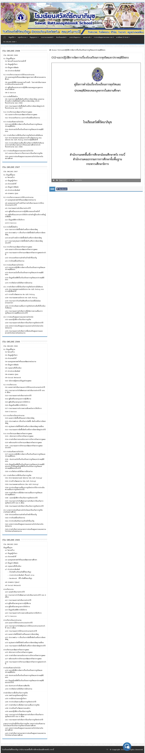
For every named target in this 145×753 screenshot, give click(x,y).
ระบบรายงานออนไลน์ (47, 37)
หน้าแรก (4, 37)
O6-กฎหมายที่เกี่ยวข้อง (13, 368)
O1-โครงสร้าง (10, 352)
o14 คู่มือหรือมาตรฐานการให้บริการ (17, 606)
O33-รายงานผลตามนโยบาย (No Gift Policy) (21, 484)
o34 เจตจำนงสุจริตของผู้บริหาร (16, 695)
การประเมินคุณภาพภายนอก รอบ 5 (104, 37)
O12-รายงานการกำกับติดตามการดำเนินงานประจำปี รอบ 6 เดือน (25, 391)
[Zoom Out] (69, 180)
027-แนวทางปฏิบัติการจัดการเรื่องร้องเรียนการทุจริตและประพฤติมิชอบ (25, 455)
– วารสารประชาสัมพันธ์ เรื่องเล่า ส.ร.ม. (21, 575)
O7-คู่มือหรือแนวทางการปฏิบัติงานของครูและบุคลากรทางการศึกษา (24, 88)
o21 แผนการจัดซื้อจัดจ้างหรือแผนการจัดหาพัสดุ (22, 634)
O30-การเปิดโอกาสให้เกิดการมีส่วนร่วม (19, 471)
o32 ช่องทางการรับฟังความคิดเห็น (17, 685)
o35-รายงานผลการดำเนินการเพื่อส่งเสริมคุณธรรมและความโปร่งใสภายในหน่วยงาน (24, 332)
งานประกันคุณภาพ (74, 37)
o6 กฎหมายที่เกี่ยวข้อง (13, 566)
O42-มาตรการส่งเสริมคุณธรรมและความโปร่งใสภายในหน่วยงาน (24, 525)
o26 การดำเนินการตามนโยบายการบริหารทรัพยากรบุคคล (25, 655)
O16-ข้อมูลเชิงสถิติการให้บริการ (16, 405)
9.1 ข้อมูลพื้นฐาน (9, 58)
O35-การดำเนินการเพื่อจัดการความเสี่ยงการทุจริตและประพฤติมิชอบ (23, 493)
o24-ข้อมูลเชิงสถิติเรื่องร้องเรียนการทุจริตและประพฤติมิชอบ (24, 278)
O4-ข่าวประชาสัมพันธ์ (12, 70)
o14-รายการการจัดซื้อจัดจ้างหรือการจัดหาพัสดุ (21, 229)
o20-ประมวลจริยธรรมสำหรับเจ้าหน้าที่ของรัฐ (21, 257)
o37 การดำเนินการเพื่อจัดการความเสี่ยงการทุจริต (22, 705)
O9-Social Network (13, 377)
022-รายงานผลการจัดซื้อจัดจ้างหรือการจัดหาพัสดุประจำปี (25, 429)
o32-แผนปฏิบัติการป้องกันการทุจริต (18, 319)
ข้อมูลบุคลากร (33, 37)
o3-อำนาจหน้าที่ (10, 183)
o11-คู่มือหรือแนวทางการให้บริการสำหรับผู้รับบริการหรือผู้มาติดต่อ (25, 215)
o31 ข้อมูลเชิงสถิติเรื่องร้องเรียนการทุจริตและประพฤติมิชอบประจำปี (24, 681)
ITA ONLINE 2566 (10, 346)
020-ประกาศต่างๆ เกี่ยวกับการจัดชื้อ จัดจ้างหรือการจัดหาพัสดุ (25, 422)
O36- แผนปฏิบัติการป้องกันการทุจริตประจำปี (21, 497)
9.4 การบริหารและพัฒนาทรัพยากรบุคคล (17, 112)
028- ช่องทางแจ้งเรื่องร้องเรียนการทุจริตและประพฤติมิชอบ (24, 460)
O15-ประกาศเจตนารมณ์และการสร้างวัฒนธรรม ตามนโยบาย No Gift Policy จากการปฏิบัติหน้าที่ (23, 138)
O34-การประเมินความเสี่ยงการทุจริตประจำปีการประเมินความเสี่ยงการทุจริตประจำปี (24, 488)
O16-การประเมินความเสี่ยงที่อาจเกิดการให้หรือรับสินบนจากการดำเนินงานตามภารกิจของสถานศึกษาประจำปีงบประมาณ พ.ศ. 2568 (24, 145)
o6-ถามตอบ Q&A (11, 193)
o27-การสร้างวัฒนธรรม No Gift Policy (20, 294)
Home (53, 50)
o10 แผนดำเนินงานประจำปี (15, 592)
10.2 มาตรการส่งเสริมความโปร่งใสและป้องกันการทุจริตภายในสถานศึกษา (23, 511)
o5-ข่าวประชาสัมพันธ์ (12, 190)
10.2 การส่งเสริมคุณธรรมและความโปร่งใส (18, 150)
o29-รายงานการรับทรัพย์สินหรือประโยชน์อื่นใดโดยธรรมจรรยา (23, 301)
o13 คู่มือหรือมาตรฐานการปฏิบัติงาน (18, 603)
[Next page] (57, 180)
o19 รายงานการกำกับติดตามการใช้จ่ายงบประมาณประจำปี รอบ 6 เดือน (25, 627)
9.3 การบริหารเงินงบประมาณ (13, 415)
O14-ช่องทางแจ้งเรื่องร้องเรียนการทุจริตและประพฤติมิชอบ (24, 130)
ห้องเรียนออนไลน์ (61, 37)
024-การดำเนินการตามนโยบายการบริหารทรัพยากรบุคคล (25, 439)
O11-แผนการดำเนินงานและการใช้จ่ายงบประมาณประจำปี (25, 387)
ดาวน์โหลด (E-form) (122, 37)
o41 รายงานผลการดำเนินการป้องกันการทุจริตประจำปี (24, 719)
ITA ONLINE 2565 (10, 544)
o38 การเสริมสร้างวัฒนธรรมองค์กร (17, 708)
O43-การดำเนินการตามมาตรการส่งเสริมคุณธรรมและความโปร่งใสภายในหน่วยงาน (25, 530)
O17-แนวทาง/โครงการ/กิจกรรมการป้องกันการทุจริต (23, 153)
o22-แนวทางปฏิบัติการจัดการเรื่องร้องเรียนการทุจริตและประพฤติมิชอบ (25, 268)
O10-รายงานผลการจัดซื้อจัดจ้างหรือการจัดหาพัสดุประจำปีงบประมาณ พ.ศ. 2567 (24, 107)
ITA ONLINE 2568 (9, 42)
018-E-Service (11, 411)
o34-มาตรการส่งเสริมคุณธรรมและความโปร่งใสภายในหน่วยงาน (24, 327)
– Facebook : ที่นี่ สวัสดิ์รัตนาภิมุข (20, 578)
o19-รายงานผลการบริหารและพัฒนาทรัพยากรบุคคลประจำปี (25, 253)
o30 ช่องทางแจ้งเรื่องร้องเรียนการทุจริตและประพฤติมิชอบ (24, 676)
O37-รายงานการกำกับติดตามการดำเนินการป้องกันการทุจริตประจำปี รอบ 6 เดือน (24, 502)
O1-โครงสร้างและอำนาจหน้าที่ (15, 61)
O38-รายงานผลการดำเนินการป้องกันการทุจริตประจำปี (24, 506)
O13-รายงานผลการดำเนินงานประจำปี (18, 395)
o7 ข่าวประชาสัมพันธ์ (12, 569)
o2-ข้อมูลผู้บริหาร (11, 180)
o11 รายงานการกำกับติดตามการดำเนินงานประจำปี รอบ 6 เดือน (25, 596)
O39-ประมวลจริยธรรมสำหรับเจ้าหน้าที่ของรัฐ (21, 514)
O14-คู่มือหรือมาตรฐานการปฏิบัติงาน (18, 398)
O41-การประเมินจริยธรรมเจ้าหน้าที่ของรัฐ (19, 521)
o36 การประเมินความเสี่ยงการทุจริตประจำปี (20, 701)
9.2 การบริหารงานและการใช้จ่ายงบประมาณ (18, 74)
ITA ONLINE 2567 (10, 171)
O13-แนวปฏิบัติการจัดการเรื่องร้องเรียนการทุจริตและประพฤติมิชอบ (23, 125)
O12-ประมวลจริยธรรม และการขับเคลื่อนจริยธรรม (22, 117)
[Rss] (107, 749)
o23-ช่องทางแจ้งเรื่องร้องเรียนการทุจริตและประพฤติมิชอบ (24, 273)
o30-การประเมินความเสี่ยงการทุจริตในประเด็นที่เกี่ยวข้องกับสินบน (25, 307)
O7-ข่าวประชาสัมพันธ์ (12, 371)
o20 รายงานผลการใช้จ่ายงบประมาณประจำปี (21, 631)
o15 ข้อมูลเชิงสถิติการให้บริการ (16, 609)
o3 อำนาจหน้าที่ (10, 556)
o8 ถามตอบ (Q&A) (12, 582)
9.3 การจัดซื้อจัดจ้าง (10, 96)
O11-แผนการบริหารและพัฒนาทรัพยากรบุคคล (21, 114)
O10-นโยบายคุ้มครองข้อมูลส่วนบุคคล (18, 380)
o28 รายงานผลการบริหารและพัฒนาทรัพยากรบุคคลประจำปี (25, 663)
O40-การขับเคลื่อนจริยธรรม (15, 517)
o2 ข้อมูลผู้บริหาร (11, 553)
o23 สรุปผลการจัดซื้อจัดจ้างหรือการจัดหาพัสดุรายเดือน (24, 642)
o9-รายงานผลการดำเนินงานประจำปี (18, 208)
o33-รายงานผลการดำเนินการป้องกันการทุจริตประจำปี (24, 322)
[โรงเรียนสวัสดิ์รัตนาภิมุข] (72, 18)
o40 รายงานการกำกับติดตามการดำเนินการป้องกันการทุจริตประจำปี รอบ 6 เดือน (24, 715)
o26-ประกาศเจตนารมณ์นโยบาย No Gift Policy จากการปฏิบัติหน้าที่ (24, 290)
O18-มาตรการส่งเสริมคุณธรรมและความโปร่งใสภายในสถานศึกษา (24, 157)
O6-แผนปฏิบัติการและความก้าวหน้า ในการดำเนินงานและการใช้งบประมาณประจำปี (25, 83)
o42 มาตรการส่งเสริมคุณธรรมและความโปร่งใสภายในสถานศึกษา (24, 729)
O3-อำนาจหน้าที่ (10, 358)
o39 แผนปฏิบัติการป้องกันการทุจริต (18, 711)
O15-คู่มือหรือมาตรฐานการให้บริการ (17, 402)
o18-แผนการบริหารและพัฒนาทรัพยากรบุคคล (21, 249)
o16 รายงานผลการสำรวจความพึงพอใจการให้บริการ (23, 613)
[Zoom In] (72, 180)
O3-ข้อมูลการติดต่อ (12, 67)
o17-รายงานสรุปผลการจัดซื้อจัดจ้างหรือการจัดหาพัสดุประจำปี (24, 242)
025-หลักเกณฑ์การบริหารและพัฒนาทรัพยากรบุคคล (23, 442)
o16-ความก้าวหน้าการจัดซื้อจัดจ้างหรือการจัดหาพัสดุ (23, 237)
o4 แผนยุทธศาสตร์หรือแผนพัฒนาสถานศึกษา (21, 559)
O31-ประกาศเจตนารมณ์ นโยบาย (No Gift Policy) (23, 478)
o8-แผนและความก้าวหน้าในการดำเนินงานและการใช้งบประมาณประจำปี (24, 204)
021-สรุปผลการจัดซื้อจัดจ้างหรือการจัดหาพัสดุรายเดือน (24, 426)
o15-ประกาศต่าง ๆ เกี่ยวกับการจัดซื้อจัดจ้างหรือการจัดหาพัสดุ (25, 233)
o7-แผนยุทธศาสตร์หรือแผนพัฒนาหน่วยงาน (20, 200)
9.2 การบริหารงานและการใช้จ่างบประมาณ (18, 197)
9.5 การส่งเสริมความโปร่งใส (13, 121)
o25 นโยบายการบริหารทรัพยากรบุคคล (18, 652)
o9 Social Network (13, 585)
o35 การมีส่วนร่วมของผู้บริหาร (16, 698)
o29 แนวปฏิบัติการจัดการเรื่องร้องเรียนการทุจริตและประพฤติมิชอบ (23, 671)
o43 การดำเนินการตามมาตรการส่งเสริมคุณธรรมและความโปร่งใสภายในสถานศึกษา (25, 734)
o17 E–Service (10, 616)
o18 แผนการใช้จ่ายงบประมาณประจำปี (18, 622)
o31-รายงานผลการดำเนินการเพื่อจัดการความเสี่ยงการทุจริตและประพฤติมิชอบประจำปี (24, 312)
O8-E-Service (10, 92)
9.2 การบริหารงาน (9, 384)
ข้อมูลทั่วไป (11, 37)
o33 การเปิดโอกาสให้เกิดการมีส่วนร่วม (18, 688)
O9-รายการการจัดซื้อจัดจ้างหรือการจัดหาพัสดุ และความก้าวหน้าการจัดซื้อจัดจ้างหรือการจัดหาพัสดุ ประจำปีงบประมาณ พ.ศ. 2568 (24, 101)
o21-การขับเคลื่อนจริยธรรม (14, 261)
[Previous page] (53, 180)
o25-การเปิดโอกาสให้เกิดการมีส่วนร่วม (18, 282)
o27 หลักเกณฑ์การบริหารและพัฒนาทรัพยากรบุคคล (23, 658)
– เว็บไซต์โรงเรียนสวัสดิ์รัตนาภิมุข (19, 572)
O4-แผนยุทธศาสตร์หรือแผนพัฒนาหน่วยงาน (20, 361)
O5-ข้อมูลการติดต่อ (12, 364)
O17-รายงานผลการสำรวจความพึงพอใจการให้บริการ (23, 408)
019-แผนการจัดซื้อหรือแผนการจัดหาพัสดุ (19, 418)
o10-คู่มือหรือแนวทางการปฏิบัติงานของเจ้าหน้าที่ (22, 211)
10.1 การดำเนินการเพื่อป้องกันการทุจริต (17, 475)
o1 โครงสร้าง (9, 550)
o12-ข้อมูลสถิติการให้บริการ (15, 219)
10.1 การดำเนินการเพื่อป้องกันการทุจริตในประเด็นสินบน (23, 135)
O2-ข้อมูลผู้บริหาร (11, 64)
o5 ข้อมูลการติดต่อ (11, 563)
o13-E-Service (10, 223)
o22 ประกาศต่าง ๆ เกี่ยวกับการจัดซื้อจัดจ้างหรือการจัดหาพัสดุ (25, 638)
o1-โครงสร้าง (10, 177)
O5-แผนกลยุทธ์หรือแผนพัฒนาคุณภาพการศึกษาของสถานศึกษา (25, 78)
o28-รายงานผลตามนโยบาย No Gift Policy (21, 297)
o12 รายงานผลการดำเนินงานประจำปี (18, 600)
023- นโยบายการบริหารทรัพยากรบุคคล (19, 436)
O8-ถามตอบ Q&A (11, 374)
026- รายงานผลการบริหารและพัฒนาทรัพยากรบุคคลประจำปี (23, 446)
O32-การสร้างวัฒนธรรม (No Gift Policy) (20, 481)
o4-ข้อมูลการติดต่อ (12, 187)
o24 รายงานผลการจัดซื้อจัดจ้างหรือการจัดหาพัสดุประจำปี (25, 645)
